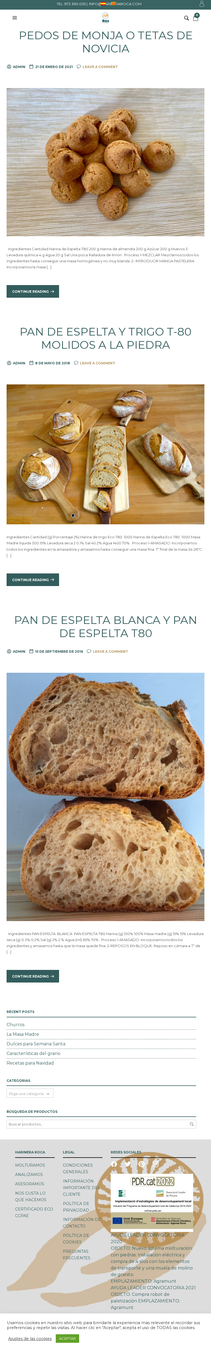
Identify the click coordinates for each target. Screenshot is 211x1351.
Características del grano (33, 1053)
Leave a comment (100, 67)
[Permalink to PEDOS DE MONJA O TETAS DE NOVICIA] (105, 161)
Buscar (192, 1124)
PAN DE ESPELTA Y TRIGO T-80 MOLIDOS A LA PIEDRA (105, 338)
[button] (15, 18)
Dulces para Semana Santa (36, 1043)
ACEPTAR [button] (67, 1338)
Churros (15, 1024)
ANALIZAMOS (29, 1174)
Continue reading (30, 291)
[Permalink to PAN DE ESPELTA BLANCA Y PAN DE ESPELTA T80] (105, 796)
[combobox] (30, 1093)
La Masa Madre (23, 1034)
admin (19, 67)
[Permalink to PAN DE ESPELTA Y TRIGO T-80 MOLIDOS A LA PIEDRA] (105, 454)
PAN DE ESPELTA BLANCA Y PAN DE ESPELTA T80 (105, 626)
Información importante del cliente (81, 1188)
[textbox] (30, 1093)
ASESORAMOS (29, 1183)
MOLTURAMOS (30, 1165)
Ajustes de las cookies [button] (30, 1338)
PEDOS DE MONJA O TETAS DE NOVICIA (106, 42)
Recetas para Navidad (30, 1063)
